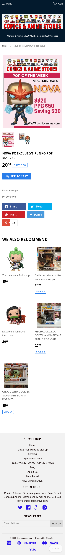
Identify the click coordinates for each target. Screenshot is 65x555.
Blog (32, 467)
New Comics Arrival (32, 481)
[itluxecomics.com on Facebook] (28, 508)
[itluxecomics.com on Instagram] (44, 508)
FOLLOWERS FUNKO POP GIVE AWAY (32, 463)
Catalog (32, 454)
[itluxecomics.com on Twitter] (20, 508)
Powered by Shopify (44, 538)
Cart (60, 3)
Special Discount (32, 458)
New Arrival (32, 476)
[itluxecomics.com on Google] (36, 508)
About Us (32, 472)
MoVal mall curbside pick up (33, 449)
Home (4, 46)
